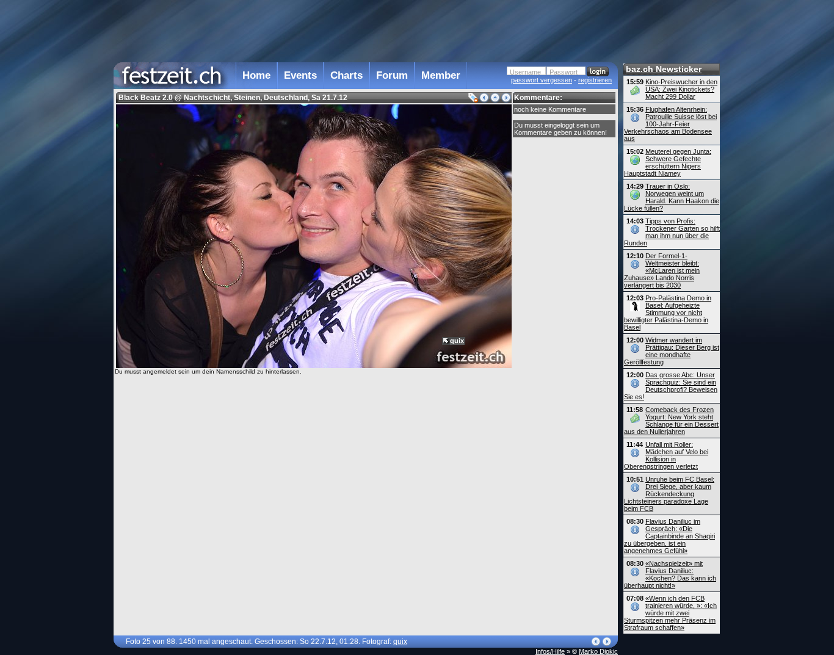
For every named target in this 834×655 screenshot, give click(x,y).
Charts (346, 75)
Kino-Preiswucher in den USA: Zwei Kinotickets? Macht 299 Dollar (681, 89)
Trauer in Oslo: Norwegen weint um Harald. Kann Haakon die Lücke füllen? (671, 197)
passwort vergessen (541, 80)
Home (256, 75)
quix (457, 340)
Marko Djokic (598, 651)
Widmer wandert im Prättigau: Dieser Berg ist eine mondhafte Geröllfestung (671, 351)
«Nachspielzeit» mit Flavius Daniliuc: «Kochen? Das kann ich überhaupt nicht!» (670, 574)
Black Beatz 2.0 (145, 97)
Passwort (563, 72)
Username (525, 72)
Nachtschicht (207, 97)
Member (440, 75)
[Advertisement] (365, 29)
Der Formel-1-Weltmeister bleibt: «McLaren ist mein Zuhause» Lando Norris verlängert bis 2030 (662, 270)
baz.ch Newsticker (664, 69)
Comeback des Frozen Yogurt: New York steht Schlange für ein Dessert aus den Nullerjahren (671, 420)
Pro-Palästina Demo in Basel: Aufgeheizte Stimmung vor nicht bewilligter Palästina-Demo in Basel (667, 312)
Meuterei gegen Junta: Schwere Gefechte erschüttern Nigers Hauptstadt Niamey (667, 162)
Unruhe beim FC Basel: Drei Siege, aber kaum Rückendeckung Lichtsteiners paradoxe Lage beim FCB (669, 494)
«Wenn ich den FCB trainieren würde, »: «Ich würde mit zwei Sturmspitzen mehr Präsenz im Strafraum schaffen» (670, 613)
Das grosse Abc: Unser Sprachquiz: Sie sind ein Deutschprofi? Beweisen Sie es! (670, 385)
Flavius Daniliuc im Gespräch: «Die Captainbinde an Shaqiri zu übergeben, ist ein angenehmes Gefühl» (669, 536)
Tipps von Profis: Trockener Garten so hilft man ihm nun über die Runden (672, 232)
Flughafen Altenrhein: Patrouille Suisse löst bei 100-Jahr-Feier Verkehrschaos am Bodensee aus (670, 124)
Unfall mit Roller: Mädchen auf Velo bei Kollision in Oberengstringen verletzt (666, 455)
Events (300, 75)
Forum (392, 75)
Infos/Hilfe (550, 651)
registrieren (595, 80)
